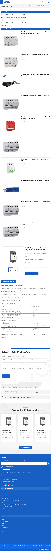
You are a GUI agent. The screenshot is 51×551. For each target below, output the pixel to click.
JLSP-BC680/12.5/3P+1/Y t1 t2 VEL (28, 138)
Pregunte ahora (31, 273)
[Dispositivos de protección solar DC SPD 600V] (25, 421)
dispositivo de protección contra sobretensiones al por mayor (14, 387)
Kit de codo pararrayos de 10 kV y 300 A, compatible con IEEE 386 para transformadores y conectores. (35, 75)
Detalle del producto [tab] (8, 281)
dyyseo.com (47, 545)
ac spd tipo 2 (5, 502)
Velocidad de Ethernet (7, 506)
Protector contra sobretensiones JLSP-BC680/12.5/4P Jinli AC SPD (35, 96)
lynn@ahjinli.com (14, 479)
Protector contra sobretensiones (9, 494)
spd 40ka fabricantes (17, 385)
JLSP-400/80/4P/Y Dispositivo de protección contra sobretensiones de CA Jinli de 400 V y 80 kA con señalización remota (35, 54)
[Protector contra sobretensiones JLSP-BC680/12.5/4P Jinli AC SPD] (11, 104)
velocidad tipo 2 (5, 491)
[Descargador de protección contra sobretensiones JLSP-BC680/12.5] (11, 232)
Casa (16, 5)
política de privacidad (6, 536)
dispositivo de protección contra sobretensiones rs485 (14, 504)
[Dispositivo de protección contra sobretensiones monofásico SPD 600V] (42, 421)
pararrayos (3, 25)
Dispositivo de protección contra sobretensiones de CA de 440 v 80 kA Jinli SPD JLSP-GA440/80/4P (35, 117)
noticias (4, 525)
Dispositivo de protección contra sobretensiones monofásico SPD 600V (42, 431)
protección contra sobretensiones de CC (32, 385)
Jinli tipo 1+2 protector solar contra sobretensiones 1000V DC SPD (35, 160)
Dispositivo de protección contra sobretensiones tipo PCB (13, 22)
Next (50, 428)
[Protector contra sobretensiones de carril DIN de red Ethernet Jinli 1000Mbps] (11, 189)
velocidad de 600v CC (33, 387)
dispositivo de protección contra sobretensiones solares (14, 496)
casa (3, 519)
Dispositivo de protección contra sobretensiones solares (30, 5)
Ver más (23, 36)
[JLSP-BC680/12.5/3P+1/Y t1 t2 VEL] (11, 147)
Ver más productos (25, 447)
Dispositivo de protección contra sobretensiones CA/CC (13, 14)
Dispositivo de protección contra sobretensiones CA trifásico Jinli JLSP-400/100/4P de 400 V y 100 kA (35, 32)
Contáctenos (5, 527)
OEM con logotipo (6, 508)
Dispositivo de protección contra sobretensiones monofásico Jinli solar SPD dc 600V (8, 431)
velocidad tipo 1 (5, 498)
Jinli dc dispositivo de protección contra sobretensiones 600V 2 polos (22, 359)
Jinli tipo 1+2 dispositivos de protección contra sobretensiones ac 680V (35, 202)
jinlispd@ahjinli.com (15, 477)
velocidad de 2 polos (6, 385)
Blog (3, 531)
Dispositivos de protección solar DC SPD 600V (24, 431)
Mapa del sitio (5, 529)
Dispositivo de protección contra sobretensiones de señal (13, 20)
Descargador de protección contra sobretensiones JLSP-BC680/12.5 (34, 223)
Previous (1, 428)
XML (3, 534)
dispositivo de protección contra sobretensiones (12, 500)
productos (4, 523)
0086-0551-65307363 (9, 474)
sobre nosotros (5, 521)
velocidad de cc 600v (7, 510)
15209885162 (6, 469)
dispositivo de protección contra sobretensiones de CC (30, 382)
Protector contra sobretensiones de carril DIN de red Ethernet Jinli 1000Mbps (35, 181)
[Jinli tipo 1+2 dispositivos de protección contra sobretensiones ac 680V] (11, 211)
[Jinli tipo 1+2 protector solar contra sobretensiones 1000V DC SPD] (11, 168)
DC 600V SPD (41, 5)
